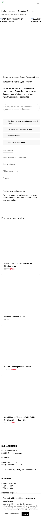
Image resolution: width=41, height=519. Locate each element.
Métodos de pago (9, 492)
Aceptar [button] (25, 514)
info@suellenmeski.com (11, 464)
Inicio (3, 11)
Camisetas (15, 77)
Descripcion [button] (8, 150)
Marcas (12, 11)
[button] (38, 3)
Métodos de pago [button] (10, 171)
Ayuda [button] (6, 177)
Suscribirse (31, 469)
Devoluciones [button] (9, 164)
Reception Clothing (25, 11)
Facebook (9, 469)
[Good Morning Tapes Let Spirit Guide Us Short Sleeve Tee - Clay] (20, 394)
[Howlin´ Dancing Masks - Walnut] (20, 344)
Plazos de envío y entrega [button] (14, 157)
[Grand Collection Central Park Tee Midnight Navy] (20, 240)
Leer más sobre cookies (11, 514)
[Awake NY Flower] (20, 293)
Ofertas (22, 77)
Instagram (20, 469)
